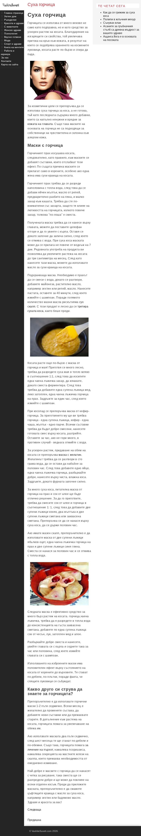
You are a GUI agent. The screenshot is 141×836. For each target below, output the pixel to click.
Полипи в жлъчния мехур (119, 19)
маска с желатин (70, 454)
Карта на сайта (9, 64)
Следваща (34, 809)
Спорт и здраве (12, 43)
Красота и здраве (14, 23)
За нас (5, 57)
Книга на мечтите (14, 47)
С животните (11, 26)
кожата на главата (40, 124)
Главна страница (13, 13)
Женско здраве (12, 30)
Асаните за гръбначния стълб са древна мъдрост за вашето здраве (121, 30)
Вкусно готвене (12, 37)
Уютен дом (10, 16)
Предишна (34, 819)
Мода (7, 40)
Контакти (6, 61)
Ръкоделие (10, 19)
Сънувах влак (112, 22)
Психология (10, 33)
